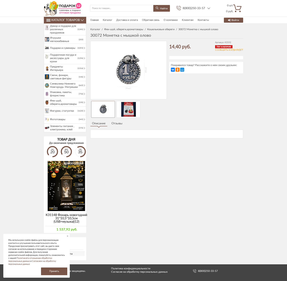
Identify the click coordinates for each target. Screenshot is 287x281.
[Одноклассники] (178, 70)
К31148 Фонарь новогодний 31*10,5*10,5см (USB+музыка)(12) (66, 218)
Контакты (203, 20)
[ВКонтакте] (173, 70)
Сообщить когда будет (229, 50)
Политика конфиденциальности (130, 268)
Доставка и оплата (127, 20)
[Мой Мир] (182, 70)
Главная (94, 20)
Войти (235, 20)
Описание (99, 123)
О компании (171, 20)
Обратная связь (150, 20)
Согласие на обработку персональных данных (139, 271)
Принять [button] (54, 271)
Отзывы (116, 123)
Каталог (107, 20)
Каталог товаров (65, 20)
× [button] (67, 236)
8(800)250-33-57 (194, 8)
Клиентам (187, 20)
